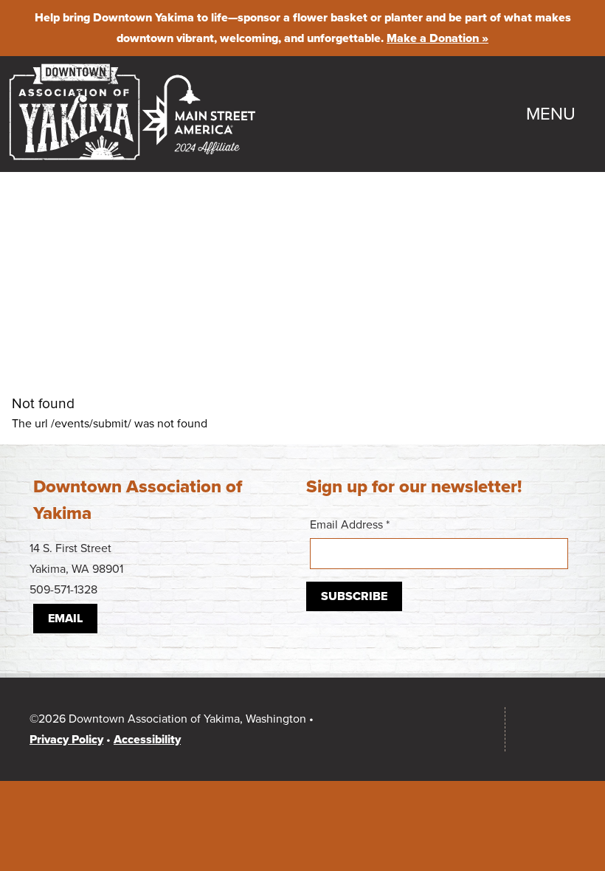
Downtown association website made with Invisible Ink (293, 814)
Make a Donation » (437, 38)
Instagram (379, 729)
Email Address (350, 524)
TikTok (467, 729)
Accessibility (147, 739)
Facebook (423, 729)
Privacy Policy (66, 739)
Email (65, 618)
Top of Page (547, 729)
